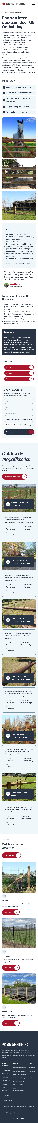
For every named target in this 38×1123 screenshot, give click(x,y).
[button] (33, 4)
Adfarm (30, 1107)
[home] (16, 4)
